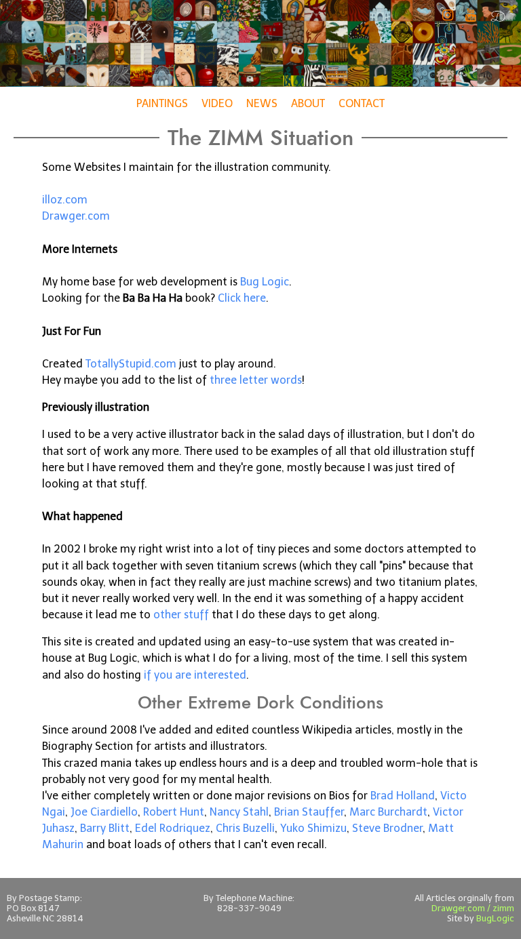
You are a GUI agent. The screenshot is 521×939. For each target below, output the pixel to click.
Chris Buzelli (245, 828)
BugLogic (495, 918)
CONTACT (362, 103)
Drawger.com (76, 215)
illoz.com (65, 199)
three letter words (256, 380)
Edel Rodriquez (172, 828)
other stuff (181, 614)
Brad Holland (402, 795)
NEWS (261, 103)
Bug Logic (264, 281)
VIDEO (217, 103)
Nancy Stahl (239, 811)
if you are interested (195, 674)
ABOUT (308, 103)
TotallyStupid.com (130, 363)
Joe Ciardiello (104, 811)
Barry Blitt (105, 828)
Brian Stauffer (309, 811)
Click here (242, 298)
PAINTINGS (162, 103)
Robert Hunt (173, 811)
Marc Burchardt (388, 811)
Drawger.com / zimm (472, 908)
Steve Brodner (387, 828)
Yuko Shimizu (313, 828)
